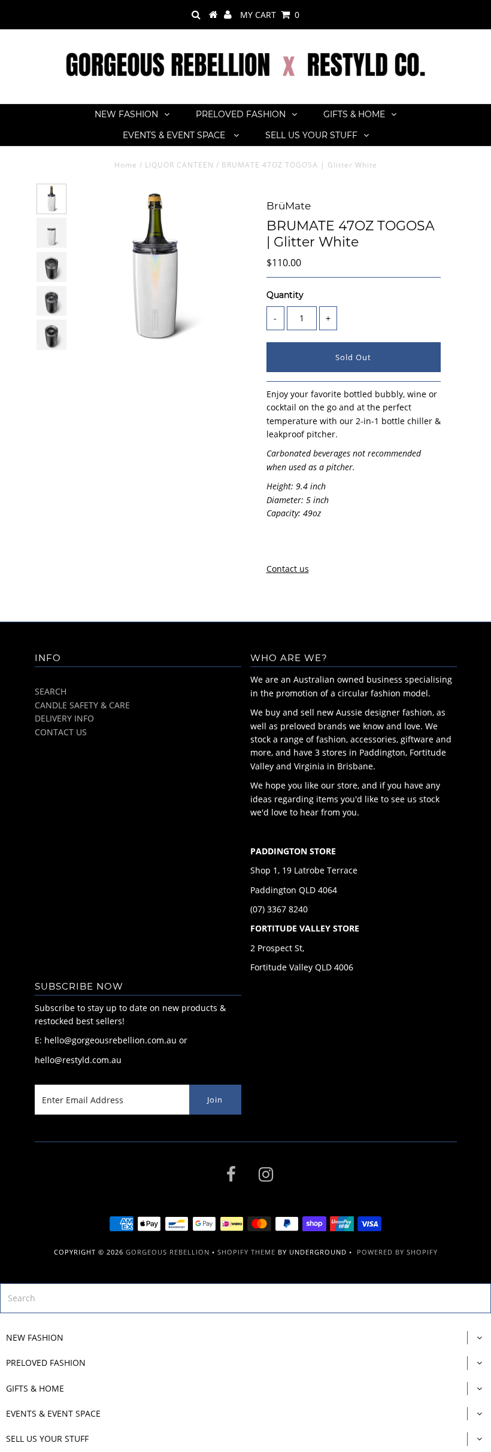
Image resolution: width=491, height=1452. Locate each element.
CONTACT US (61, 732)
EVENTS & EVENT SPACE (175, 135)
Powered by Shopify (397, 1251)
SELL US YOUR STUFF (311, 135)
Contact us (287, 568)
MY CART (269, 14)
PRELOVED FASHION (241, 114)
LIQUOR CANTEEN (179, 165)
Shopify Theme (246, 1251)
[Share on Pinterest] (318, 543)
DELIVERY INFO (64, 718)
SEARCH (50, 691)
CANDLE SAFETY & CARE (82, 705)
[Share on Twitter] (295, 543)
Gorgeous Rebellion (168, 1251)
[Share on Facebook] (274, 543)
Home (125, 165)
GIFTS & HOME (354, 114)
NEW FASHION (126, 114)
